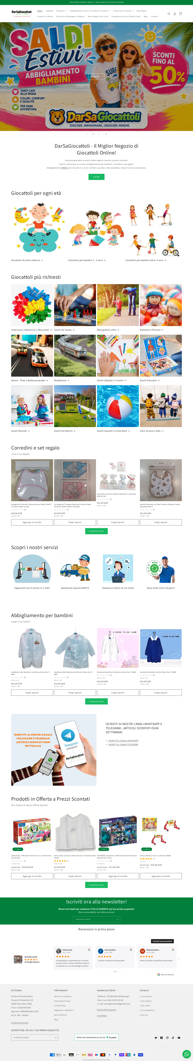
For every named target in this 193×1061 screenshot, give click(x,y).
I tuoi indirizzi (146, 1001)
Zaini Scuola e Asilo (150, 430)
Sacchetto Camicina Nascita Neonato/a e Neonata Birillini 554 (116, 495)
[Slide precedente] (87, 134)
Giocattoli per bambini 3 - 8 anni (85, 260)
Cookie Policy (60, 1005)
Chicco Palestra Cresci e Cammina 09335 (155, 856)
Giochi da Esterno (63, 430)
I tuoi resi (144, 1015)
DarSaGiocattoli (92, 1060)
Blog (56, 1019)
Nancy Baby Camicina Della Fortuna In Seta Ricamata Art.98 (75, 857)
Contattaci (102, 1015)
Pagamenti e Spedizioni (64, 1010)
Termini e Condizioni (62, 996)
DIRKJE (64, 167)
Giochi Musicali (19, 430)
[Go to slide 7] (115, 969)
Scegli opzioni (75, 522)
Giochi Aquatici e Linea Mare (112, 430)
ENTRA (96, 81)
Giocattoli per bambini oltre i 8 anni (144, 260)
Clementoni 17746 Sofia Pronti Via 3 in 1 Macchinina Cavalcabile (31, 857)
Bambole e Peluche (150, 329)
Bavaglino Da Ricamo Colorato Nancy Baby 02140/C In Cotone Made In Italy (31, 505)
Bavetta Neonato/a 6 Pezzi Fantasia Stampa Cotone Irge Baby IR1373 (160, 505)
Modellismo (60, 380)
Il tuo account (146, 996)
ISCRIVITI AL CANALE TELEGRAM (123, 744)
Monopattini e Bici (106, 329)
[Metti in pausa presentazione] (105, 134)
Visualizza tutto (96, 531)
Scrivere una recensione (162, 941)
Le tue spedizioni (147, 1010)
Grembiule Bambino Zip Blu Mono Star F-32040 (158, 672)
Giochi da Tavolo (63, 329)
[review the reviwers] (89, 950)
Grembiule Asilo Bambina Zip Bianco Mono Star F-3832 (73, 673)
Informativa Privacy (62, 1001)
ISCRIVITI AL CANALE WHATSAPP (123, 740)
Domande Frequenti (106, 1009)
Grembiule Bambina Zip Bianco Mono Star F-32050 (116, 672)
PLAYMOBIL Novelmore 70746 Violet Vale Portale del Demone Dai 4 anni (117, 857)
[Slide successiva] (99, 134)
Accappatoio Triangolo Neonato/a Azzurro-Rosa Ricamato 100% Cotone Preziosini (72, 505)
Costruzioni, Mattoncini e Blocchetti (30, 329)
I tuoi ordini (145, 1005)
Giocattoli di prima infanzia (25, 260)
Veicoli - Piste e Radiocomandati (28, 380)
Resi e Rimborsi (60, 1015)
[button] (61, 11)
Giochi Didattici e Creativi (110, 380)
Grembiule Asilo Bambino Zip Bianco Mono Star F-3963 (30, 673)
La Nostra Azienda (19, 1022)
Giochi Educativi (148, 380)
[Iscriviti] (117, 919)
